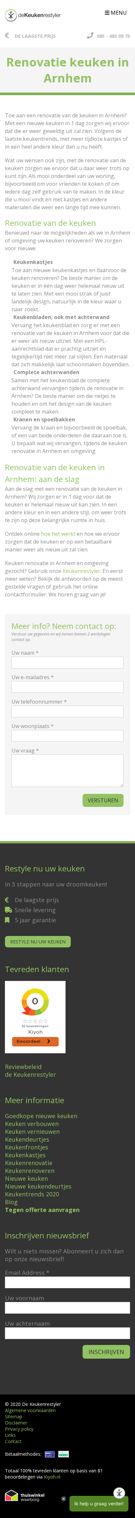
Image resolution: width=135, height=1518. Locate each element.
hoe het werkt (58, 533)
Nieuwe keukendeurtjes (38, 1186)
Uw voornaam (24, 1298)
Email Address (27, 1273)
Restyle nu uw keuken (38, 942)
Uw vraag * (25, 750)
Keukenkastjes (25, 1155)
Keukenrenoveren (29, 1171)
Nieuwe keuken (26, 1178)
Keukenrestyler (81, 571)
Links (10, 1435)
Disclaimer (16, 1423)
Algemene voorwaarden (30, 1410)
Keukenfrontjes (26, 1147)
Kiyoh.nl (52, 1477)
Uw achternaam (27, 1323)
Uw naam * (25, 652)
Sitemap (13, 1416)
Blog (11, 1202)
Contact (13, 1441)
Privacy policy (19, 1429)
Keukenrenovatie (28, 1163)
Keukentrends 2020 (32, 1194)
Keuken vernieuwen (32, 1131)
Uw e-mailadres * (32, 677)
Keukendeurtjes (27, 1139)
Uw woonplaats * (32, 726)
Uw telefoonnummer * (39, 701)
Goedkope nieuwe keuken (41, 1116)
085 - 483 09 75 (113, 36)
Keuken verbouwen (32, 1124)
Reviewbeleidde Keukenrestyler (30, 1070)
